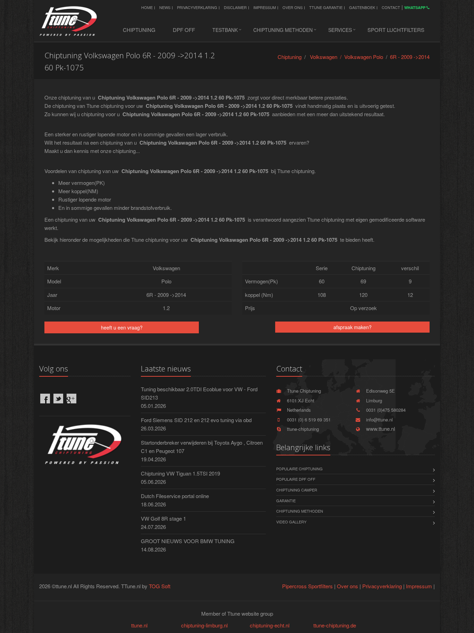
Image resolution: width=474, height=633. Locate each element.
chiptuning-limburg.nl (204, 625)
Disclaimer (235, 7)
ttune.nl (139, 625)
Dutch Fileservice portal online (175, 495)
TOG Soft (159, 586)
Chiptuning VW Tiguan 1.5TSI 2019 (180, 473)
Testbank (225, 29)
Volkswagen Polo (363, 56)
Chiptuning (139, 29)
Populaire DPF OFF (295, 479)
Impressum (264, 7)
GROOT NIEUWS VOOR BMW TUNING (188, 541)
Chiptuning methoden (283, 29)
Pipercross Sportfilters (307, 586)
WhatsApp (415, 7)
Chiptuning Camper (296, 490)
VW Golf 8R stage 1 (163, 518)
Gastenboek (362, 7)
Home (147, 7)
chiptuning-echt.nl (269, 625)
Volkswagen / (327, 56)
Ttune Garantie (325, 7)
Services (340, 29)
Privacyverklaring (197, 7)
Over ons (292, 7)
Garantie (286, 500)
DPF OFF (184, 29)
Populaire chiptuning (299, 468)
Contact (391, 7)
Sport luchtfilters (395, 29)
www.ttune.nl (379, 428)
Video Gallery (291, 521)
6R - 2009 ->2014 (410, 56)
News (164, 7)
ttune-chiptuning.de (334, 625)
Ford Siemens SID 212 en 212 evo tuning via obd (196, 420)
